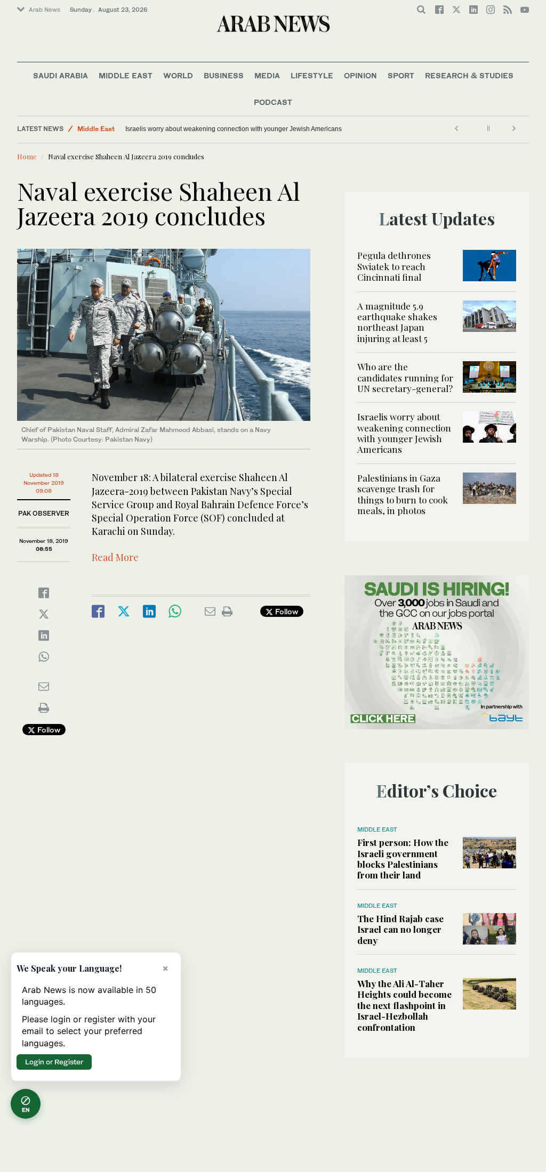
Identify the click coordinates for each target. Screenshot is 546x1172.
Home (27, 156)
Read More (115, 557)
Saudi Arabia (60, 75)
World (178, 75)
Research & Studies (469, 75)
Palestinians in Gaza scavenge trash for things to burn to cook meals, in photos (162, 129)
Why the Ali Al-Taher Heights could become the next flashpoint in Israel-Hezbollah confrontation (404, 1005)
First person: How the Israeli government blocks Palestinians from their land (402, 858)
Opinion (360, 75)
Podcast (273, 102)
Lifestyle (312, 75)
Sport (401, 75)
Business (224, 75)
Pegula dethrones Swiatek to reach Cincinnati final (394, 266)
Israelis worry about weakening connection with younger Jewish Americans (282, 129)
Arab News (44, 9)
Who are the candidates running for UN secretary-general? (405, 377)
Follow (47, 729)
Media (267, 75)
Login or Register (54, 1061)
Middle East (125, 75)
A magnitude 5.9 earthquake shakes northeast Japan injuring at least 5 (397, 322)
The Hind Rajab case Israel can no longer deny (400, 929)
